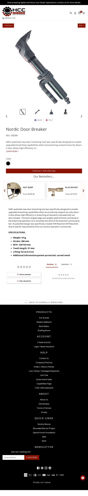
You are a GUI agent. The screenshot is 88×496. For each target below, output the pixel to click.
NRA (44, 437)
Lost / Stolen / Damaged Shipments (44, 371)
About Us (44, 399)
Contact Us (44, 358)
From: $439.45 (29, 194)
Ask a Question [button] (25, 281)
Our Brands (44, 318)
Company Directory (44, 362)
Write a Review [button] (25, 274)
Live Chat (44, 375)
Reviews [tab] (50, 264)
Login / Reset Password (44, 346)
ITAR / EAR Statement (44, 388)
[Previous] (5, 190)
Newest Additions (44, 322)
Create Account (44, 342)
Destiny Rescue (44, 424)
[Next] (83, 190)
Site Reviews (44, 404)
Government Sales (44, 379)
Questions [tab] (65, 264)
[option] (22, 112)
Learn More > (12, 151)
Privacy (44, 412)
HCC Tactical (45, 482)
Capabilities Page (44, 383)
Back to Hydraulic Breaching (46, 302)
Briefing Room (44, 330)
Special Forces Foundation (44, 432)
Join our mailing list (20, 452)
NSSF (44, 441)
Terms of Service (44, 408)
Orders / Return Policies (44, 366)
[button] (82, 478)
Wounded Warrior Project (44, 428)
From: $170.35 (71, 194)
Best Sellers (44, 326)
